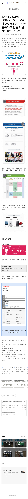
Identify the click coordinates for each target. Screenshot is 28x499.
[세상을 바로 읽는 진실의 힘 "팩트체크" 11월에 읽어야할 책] (20, 372)
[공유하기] (6, 395)
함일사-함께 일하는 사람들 (7, 401)
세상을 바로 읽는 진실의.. (19, 380)
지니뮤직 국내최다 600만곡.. (6, 380)
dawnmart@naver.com (14, 9)
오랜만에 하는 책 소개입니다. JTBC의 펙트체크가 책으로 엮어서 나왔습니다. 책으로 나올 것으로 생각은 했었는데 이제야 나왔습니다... (20, 384)
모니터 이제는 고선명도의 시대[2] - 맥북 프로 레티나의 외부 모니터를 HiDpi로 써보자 (9, 408)
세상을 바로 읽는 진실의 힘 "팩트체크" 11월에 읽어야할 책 (9, 414)
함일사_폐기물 (16, 401)
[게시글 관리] (8, 395)
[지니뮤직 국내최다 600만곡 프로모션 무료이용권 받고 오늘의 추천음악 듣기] (7, 372)
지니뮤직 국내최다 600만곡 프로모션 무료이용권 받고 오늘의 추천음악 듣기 (9, 412)
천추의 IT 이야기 (7, 470)
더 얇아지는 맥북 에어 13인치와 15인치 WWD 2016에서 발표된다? (9, 410)
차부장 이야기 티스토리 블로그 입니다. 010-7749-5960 (10, 473)
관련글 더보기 (24, 436)
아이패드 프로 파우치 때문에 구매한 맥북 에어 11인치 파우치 (9, 405)
